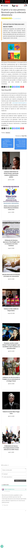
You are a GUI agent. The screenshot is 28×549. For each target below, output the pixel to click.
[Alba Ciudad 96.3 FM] (14, 6)
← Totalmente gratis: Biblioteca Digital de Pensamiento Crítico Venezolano (7, 143)
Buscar (25, 2)
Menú (2, 2)
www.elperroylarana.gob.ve (19, 103)
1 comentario (17, 18)
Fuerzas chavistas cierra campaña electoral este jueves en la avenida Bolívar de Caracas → (20, 143)
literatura (8, 132)
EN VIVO (7, 1)
